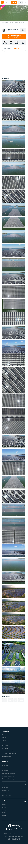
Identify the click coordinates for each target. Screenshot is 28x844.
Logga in (21, 2)
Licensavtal (5, 764)
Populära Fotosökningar (8, 775)
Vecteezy (4, 737)
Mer (3, 817)
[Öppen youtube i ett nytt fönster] (20, 828)
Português (5, 809)
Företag (4, 742)
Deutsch (4, 812)
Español (4, 806)
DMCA (3, 767)
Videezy (4, 739)
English (4, 804)
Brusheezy (5, 734)
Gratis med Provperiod (14, 36)
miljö (5, 699)
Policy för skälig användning (13, 838)
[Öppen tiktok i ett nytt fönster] (15, 828)
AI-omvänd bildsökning (8, 750)
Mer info (5, 51)
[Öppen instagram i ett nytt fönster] (8, 828)
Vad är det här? (16, 48)
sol (15, 699)
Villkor (9, 837)
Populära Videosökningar (8, 778)
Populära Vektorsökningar (8, 772)
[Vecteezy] (2, 2)
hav (10, 699)
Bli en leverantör (6, 795)
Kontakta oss (5, 789)
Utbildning (5, 745)
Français (4, 815)
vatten (21, 699)
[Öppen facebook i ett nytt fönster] (6, 828)
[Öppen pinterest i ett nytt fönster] (13, 828)
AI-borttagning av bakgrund (9, 753)
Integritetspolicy (15, 837)
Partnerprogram (6, 770)
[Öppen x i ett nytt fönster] (18, 828)
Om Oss (4, 792)
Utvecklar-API (5, 747)
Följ (23, 30)
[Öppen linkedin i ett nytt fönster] (11, 828)
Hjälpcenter (5, 787)
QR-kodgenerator (6, 755)
